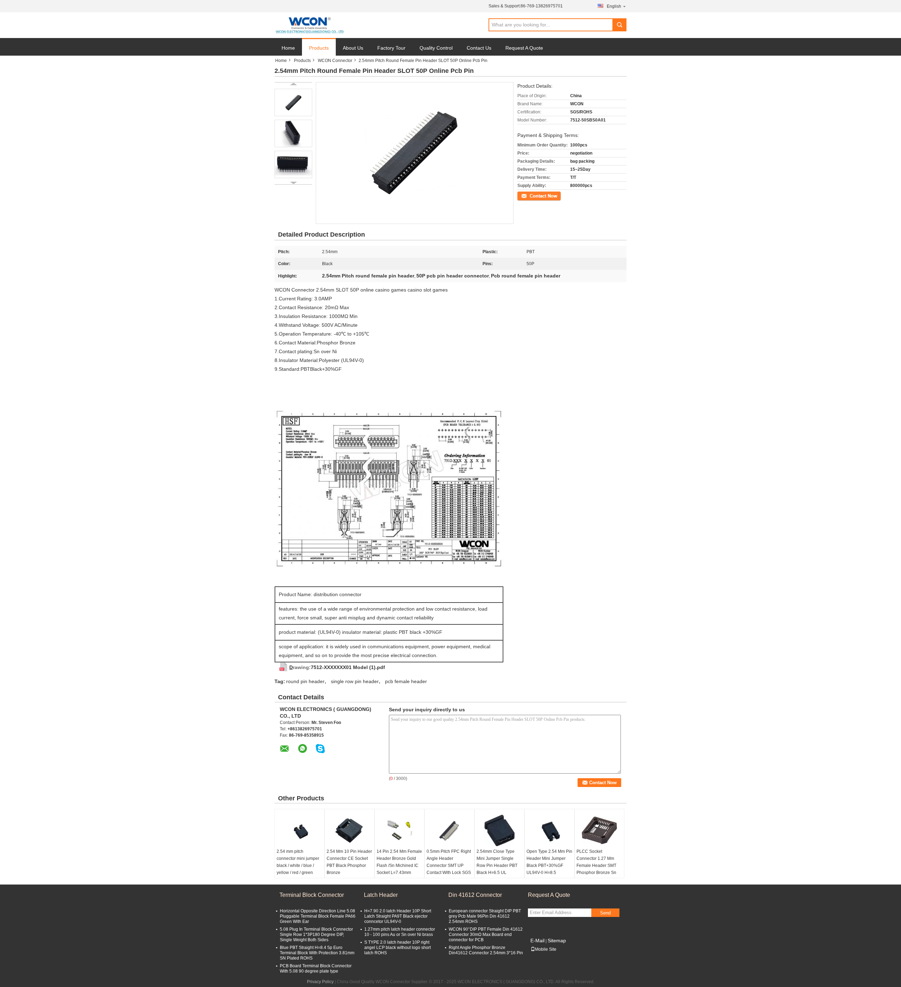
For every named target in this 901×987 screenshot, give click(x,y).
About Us (353, 48)
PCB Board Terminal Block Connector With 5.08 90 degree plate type (316, 968)
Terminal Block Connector (311, 895)
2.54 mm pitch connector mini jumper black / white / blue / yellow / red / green (298, 862)
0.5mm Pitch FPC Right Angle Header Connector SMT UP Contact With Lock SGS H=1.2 (449, 865)
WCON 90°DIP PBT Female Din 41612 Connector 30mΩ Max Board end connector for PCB (486, 934)
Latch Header (381, 895)
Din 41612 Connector (475, 895)
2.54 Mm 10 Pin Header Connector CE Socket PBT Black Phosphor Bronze (349, 862)
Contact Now (529, 195)
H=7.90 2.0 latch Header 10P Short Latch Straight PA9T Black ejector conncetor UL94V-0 (397, 916)
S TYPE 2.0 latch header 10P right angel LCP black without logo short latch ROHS (397, 947)
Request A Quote (524, 48)
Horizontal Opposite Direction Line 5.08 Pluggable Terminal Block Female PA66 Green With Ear (317, 916)
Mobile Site (545, 949)
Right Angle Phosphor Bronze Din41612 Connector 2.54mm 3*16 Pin (486, 950)
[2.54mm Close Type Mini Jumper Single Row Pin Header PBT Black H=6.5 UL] (499, 830)
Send (605, 913)
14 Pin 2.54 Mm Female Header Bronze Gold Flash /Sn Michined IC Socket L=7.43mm (399, 862)
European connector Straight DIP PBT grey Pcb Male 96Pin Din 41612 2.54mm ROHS (485, 916)
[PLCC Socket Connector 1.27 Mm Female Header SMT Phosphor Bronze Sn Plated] (599, 830)
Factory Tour (391, 48)
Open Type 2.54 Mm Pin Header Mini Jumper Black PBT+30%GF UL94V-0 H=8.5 (549, 862)
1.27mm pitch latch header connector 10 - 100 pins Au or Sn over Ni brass (399, 932)
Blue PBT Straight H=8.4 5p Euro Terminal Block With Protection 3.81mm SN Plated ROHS (317, 953)
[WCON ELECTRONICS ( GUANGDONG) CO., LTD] (310, 25)
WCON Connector (335, 60)
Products (319, 48)
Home (288, 48)
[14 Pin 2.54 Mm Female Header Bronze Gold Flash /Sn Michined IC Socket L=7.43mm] (399, 830)
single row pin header (355, 681)
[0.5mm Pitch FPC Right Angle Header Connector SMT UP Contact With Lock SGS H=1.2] (449, 830)
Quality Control (436, 48)
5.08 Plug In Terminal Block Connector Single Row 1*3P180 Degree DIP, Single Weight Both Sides (316, 934)
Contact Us (479, 48)
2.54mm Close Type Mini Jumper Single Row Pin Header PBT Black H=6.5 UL (497, 862)
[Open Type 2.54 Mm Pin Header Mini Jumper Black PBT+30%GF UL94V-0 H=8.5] (549, 830)
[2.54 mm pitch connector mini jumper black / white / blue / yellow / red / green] (299, 830)
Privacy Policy (320, 981)
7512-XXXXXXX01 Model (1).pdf (348, 667)
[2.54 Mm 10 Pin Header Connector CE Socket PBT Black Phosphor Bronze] (349, 830)
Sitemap (557, 940)
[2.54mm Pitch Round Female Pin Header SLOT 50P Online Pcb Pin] (293, 102)
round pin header (305, 681)
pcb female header (406, 681)
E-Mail (537, 940)
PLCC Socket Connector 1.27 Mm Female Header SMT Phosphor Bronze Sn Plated (596, 865)
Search (619, 24)
